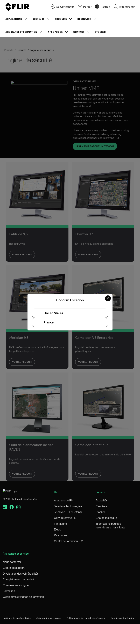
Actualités (102, 500)
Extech (58, 529)
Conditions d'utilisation (122, 618)
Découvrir (84, 19)
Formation (9, 591)
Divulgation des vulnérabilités (21, 573)
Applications (13, 19)
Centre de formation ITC (68, 541)
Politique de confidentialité (17, 618)
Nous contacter (12, 562)
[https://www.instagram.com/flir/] (18, 507)
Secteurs (38, 19)
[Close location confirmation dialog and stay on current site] (108, 298)
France (49, 322)
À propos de (55, 32)
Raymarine (60, 535)
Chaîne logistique (106, 517)
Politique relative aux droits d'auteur (85, 618)
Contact (78, 32)
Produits (61, 19)
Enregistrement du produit (18, 579)
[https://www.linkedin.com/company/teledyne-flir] (5, 507)
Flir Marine (60, 523)
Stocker (100, 32)
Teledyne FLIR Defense (68, 512)
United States (53, 313)
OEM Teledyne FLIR (66, 517)
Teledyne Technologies (68, 506)
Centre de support (13, 567)
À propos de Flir (63, 500)
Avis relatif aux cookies (48, 618)
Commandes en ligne (16, 585)
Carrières (101, 506)
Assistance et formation (21, 32)
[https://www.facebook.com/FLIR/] (12, 507)
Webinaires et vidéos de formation (23, 596)
